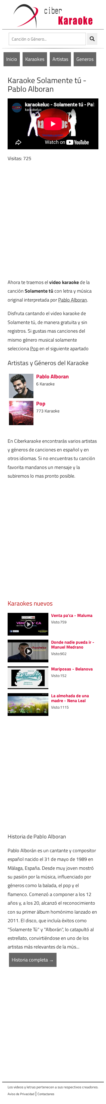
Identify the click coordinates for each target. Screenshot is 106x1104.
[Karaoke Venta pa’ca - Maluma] (28, 623)
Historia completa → (33, 959)
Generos (84, 59)
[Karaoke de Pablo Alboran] (21, 385)
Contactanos (46, 1093)
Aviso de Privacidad (21, 1093)
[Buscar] (92, 39)
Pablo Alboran (72, 299)
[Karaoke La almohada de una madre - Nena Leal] (28, 704)
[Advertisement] (53, 220)
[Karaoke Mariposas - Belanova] (28, 677)
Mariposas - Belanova (72, 669)
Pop (34, 348)
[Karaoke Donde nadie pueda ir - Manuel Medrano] (28, 650)
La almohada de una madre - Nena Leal (70, 698)
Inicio (11, 59)
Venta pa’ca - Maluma (71, 615)
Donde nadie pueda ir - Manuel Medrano (72, 644)
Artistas (60, 59)
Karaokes (34, 59)
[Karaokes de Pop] (21, 412)
